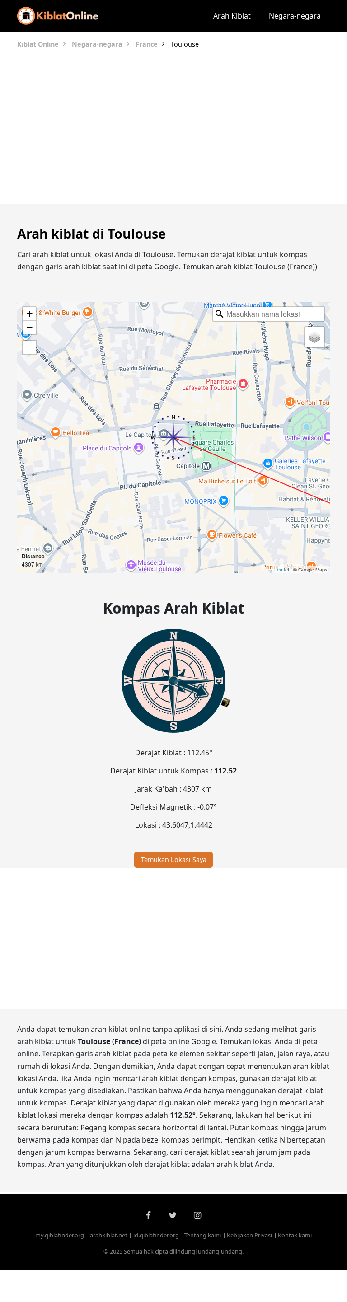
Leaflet (281, 569)
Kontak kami (295, 1235)
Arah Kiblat (232, 16)
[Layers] (314, 337)
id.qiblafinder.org (156, 1235)
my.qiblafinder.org (59, 1235)
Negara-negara (295, 16)
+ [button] (30, 313)
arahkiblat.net (108, 1235)
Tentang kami (202, 1235)
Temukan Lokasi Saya (173, 859)
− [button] (30, 327)
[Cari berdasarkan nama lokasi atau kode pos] (219, 314)
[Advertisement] (173, 133)
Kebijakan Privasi (249, 1235)
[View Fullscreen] (29, 347)
